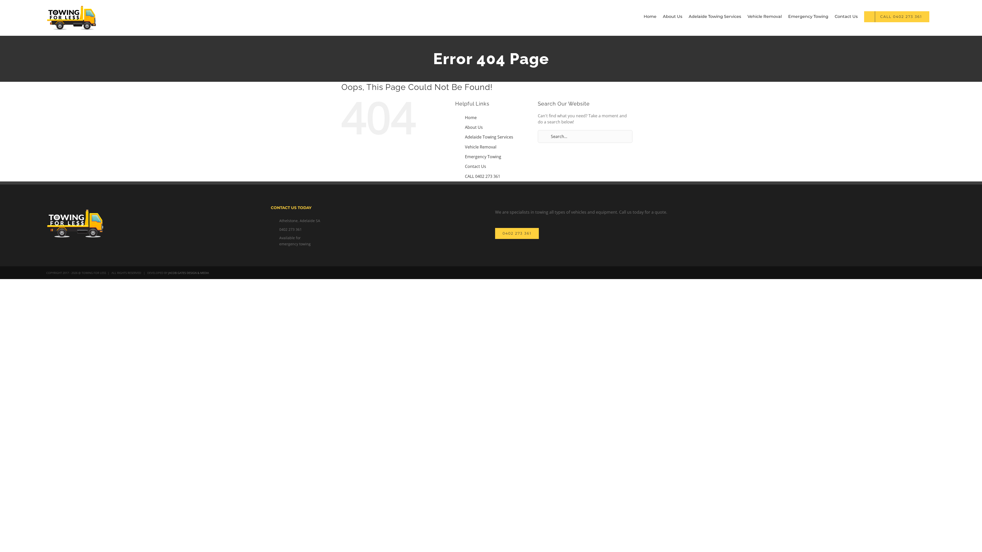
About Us (474, 127)
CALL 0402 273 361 (482, 176)
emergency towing (295, 243)
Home (471, 117)
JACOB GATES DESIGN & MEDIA (188, 273)
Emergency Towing (483, 156)
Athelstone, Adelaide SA (299, 220)
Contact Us (475, 166)
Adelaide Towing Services (489, 137)
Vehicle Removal (480, 147)
